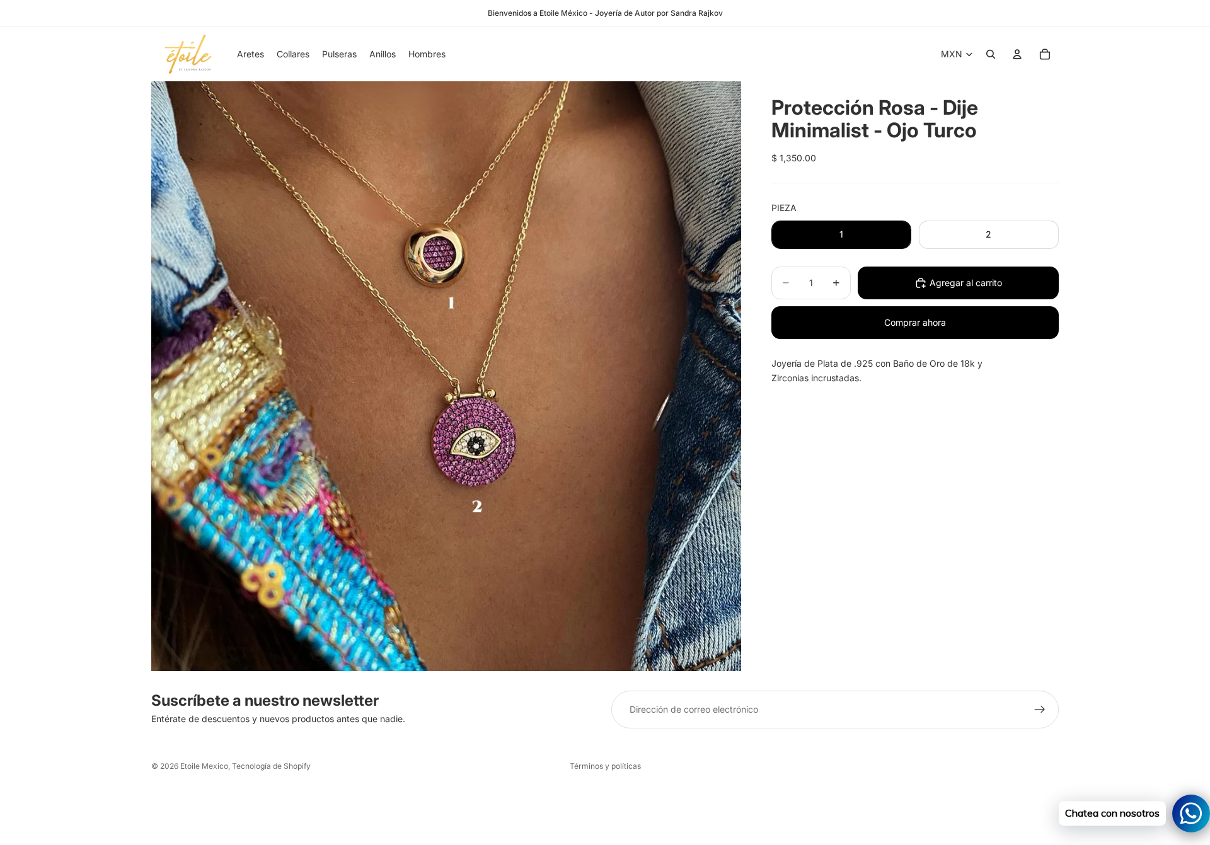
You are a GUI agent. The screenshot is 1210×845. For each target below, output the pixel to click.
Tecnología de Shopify (271, 766)
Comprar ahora (915, 322)
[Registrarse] (1040, 709)
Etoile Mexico (204, 766)
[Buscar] (991, 54)
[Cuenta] (1017, 54)
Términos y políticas (605, 766)
